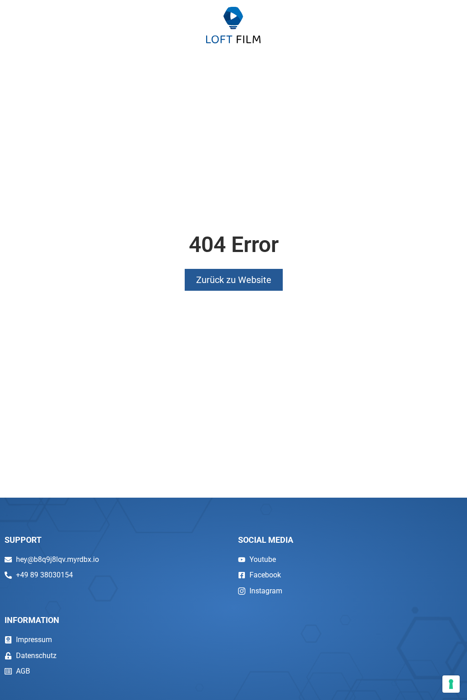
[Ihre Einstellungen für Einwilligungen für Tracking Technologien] (451, 684)
